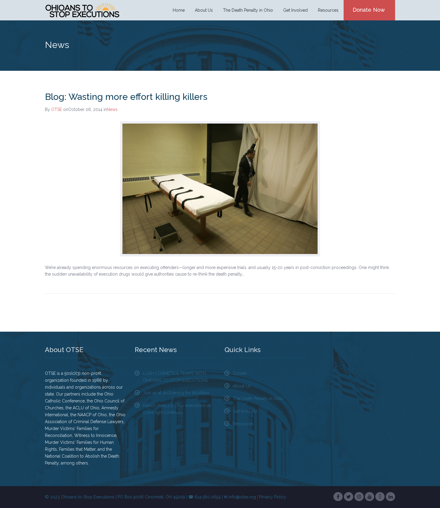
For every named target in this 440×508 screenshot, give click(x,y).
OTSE (56, 109)
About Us (242, 386)
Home (179, 10)
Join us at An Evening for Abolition (176, 392)
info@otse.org (242, 497)
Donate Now (369, 10)
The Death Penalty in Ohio (258, 398)
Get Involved (245, 411)
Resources (243, 423)
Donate (240, 373)
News (112, 109)
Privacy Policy (272, 497)
